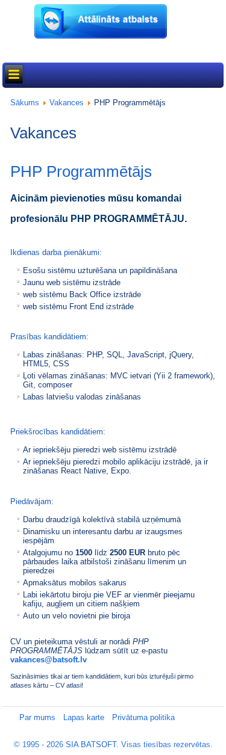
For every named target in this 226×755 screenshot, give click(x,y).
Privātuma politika (143, 717)
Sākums (24, 102)
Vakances (66, 102)
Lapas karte (83, 717)
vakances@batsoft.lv (48, 659)
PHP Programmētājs (81, 171)
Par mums (37, 717)
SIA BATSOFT (91, 744)
